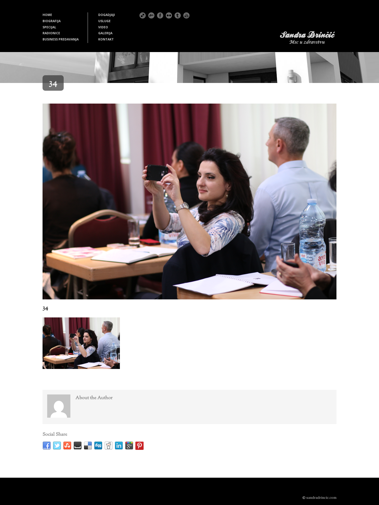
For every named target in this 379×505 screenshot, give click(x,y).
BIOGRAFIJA (52, 21)
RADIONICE (51, 33)
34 (45, 307)
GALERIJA (105, 33)
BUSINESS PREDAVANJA (61, 39)
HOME (47, 15)
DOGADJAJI (106, 15)
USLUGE (104, 21)
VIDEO (103, 27)
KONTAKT (106, 39)
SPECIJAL (49, 27)
